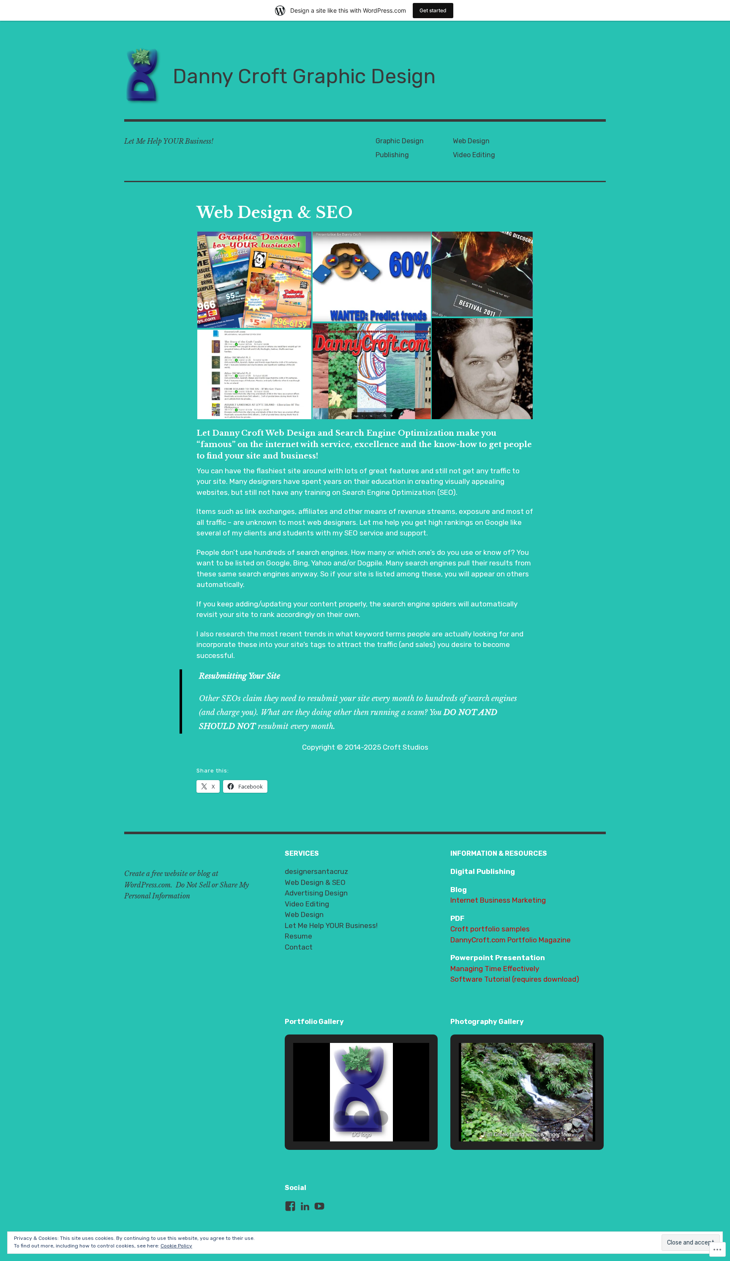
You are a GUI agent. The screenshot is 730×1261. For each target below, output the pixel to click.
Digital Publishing (482, 871)
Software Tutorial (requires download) (514, 979)
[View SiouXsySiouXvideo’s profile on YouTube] (319, 1206)
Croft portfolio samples (490, 929)
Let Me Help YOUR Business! (331, 925)
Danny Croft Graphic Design (304, 76)
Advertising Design (316, 893)
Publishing (392, 155)
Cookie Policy (176, 1246)
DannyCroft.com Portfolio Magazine (510, 940)
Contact (299, 947)
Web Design (471, 141)
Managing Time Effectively (494, 968)
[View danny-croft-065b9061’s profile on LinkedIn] (305, 1206)
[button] (254, 280)
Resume (298, 936)
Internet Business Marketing (498, 900)
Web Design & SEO (315, 882)
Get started (433, 10)
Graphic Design (400, 141)
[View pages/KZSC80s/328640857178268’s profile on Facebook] (290, 1206)
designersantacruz (316, 871)
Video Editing (474, 155)
